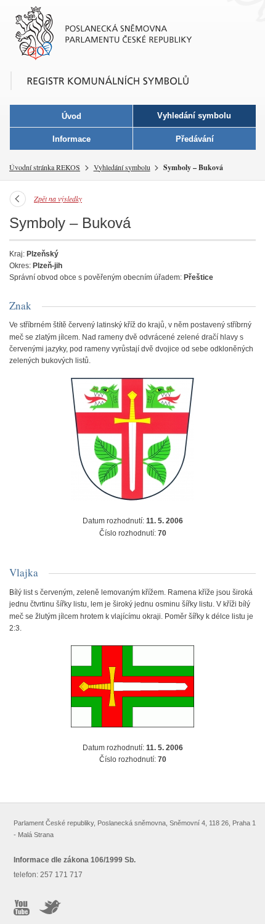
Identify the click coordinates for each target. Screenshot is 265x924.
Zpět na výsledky (58, 198)
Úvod (71, 116)
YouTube (22, 907)
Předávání (195, 139)
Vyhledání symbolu (122, 167)
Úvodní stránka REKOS (44, 167)
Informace (71, 139)
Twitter (50, 907)
